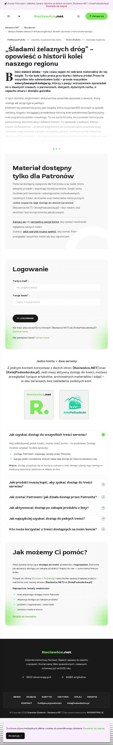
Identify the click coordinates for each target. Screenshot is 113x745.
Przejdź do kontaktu (24, 616)
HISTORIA (63, 696)
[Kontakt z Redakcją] (43, 578)
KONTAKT (26, 703)
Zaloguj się (98, 16)
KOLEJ (78, 696)
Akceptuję (14, 735)
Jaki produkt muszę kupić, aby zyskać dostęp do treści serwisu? (50, 484)
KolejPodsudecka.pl (78, 703)
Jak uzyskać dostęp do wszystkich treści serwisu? (48, 435)
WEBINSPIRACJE (95, 712)
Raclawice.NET (12, 27)
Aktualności (29, 27)
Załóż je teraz (20, 331)
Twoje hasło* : (21, 295)
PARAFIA (92, 696)
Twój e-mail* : (21, 281)
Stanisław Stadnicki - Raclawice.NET (44, 712)
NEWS (17, 696)
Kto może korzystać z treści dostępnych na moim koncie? (53, 529)
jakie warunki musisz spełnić (39, 231)
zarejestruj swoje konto (44, 221)
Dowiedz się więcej (56, 6)
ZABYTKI (47, 696)
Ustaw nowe (42, 337)
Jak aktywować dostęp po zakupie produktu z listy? (49, 508)
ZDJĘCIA (31, 696)
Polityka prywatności (50, 703)
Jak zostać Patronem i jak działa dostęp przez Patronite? (53, 497)
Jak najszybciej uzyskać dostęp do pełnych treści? (47, 519)
